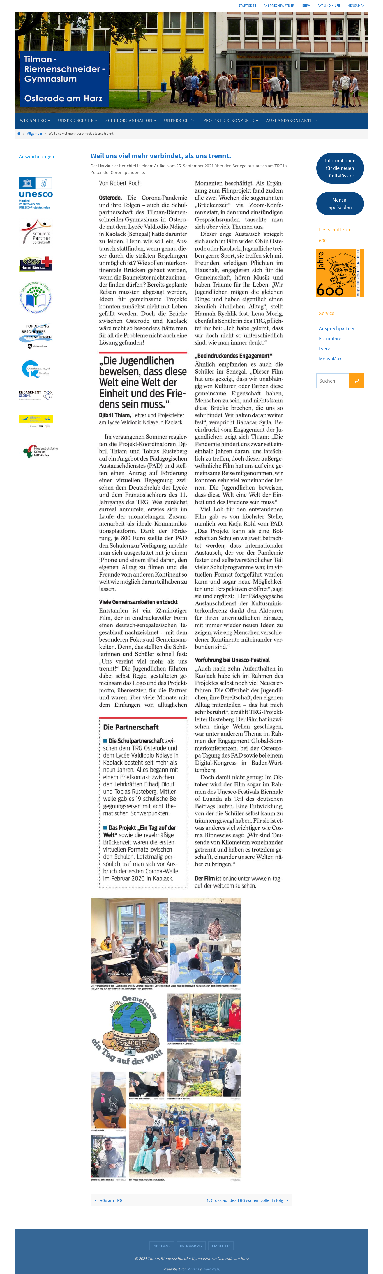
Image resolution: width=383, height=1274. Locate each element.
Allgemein (34, 133)
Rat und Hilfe (328, 5)
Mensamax (355, 5)
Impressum (162, 1245)
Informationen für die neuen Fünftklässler (340, 168)
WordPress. (211, 1269)
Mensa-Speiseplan (340, 203)
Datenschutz (191, 1245)
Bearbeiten (220, 1245)
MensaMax (330, 358)
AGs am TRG (111, 1200)
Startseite (247, 5)
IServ (306, 5)
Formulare (330, 338)
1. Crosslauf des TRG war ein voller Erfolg (245, 1200)
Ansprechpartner (279, 5)
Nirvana (193, 1269)
